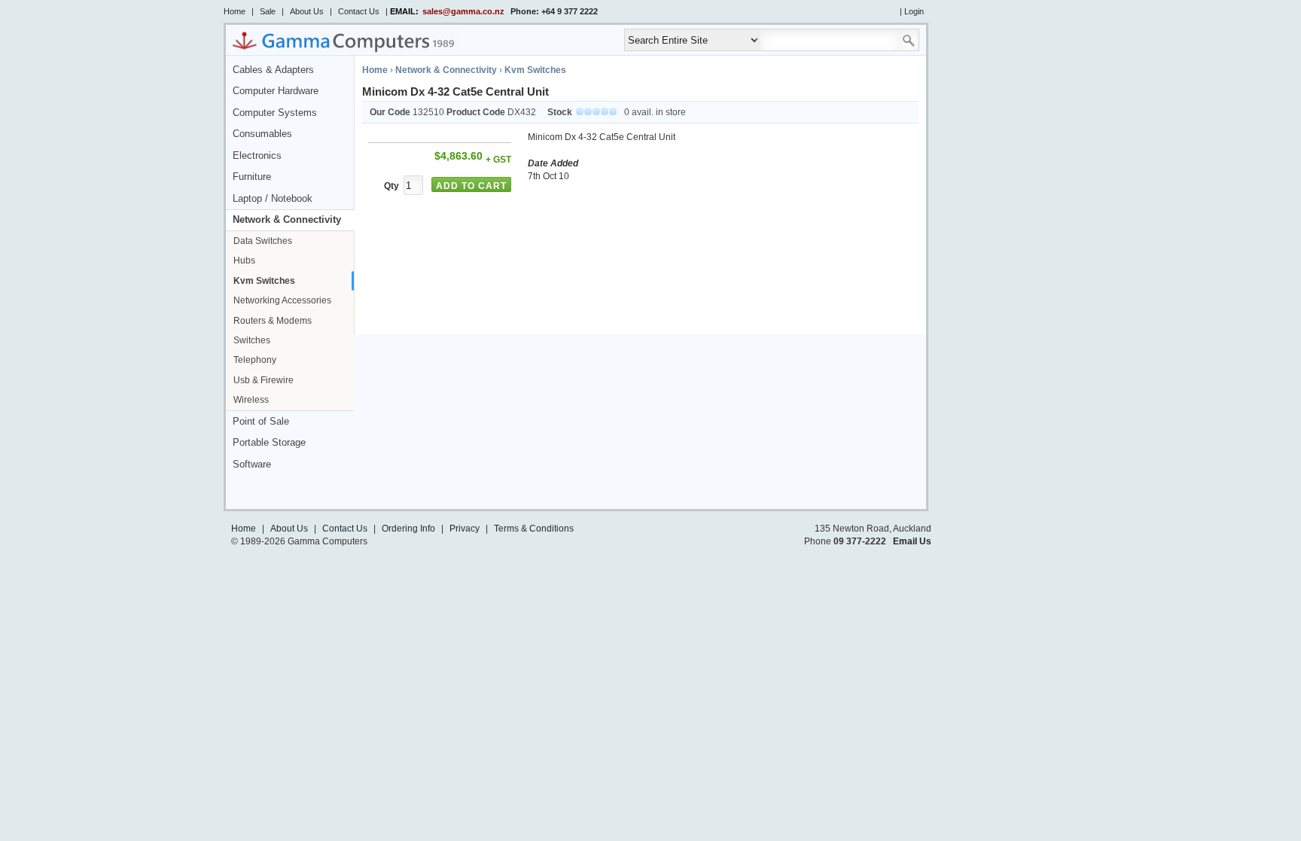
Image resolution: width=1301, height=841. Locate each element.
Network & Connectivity (287, 220)
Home (234, 11)
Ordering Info (408, 528)
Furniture (252, 177)
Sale (268, 11)
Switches (251, 340)
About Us (307, 11)
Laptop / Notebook (272, 198)
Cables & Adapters (273, 70)
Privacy (464, 528)
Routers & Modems (272, 320)
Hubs (244, 260)
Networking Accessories (282, 300)
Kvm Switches (264, 280)
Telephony (254, 359)
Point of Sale (261, 421)
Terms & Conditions (534, 528)
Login (914, 11)
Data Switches (262, 240)
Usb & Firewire (263, 380)
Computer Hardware (275, 91)
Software (252, 464)
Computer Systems (275, 113)
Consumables (262, 134)
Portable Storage (269, 442)
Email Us (912, 541)
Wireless (251, 399)
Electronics (257, 156)
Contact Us (358, 11)
